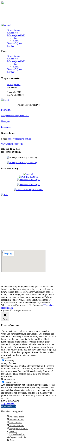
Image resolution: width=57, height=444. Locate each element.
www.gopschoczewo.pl (12, 143)
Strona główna (13, 30)
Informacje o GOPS (16, 35)
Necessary (9, 360)
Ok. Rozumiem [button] (36, 305)
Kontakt (10, 46)
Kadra (16, 40)
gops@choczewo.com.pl (19, 138)
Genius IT (51, 281)
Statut (15, 38)
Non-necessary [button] (8, 379)
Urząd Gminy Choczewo (31, 189)
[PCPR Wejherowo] (4, 194)
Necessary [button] (6, 357)
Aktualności (12, 32)
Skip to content (8, 403)
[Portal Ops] (28, 177)
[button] (28, 51)
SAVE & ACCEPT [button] (10, 400)
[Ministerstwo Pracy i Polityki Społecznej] (28, 174)
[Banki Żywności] (28, 184)
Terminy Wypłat (14, 43)
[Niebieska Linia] (28, 179)
